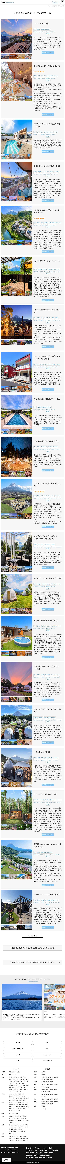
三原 (19, 1129)
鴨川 (13, 1079)
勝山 (23, 1125)
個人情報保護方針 (48, 1152)
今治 (13, 1133)
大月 (10, 1133)
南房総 (24, 1077)
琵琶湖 (24, 1116)
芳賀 (21, 1085)
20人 (49, 495)
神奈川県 (56, 1077)
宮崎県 (47, 1103)
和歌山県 (44, 1091)
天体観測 (39, 171)
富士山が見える (46, 174)
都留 (53, 317)
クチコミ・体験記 (47, 1148)
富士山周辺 (56, 171)
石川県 (43, 1087)
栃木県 (51, 1077)
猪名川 (19, 1120)
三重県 (47, 1084)
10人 (35, 274)
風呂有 (60, 805)
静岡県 (43, 1084)
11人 (59, 271)
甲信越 (55, 6)
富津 (10, 1079)
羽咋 (13, 1113)
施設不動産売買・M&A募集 (33, 1152)
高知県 (43, 1099)
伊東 (20, 1104)
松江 (22, 1127)
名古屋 (18, 1111)
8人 (40, 274)
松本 (10, 1100)
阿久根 (17, 1140)
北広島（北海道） (16, 1071)
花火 (35, 29)
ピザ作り (56, 132)
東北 (3, 1074)
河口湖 (59, 34)
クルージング (44, 75)
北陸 (3, 1113)
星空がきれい (37, 177)
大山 (15, 1127)
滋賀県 (43, 1089)
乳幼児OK (57, 680)
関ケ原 (10, 1111)
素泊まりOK (51, 680)
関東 (3, 1077)
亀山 (13, 1106)
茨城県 (47, 1077)
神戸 (21, 1118)
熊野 (13, 1109)
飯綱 (27, 1098)
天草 (10, 1140)
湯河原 (10, 1089)
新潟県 (51, 1081)
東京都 (43, 1079)
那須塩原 (16, 1085)
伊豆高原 (11, 1104)
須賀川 (10, 1074)
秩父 (18, 1089)
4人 (50, 34)
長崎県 (43, 1103)
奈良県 (48, 1091)
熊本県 (51, 1101)
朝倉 (10, 1138)
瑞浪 (24, 1109)
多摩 (14, 1089)
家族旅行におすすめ (50, 32)
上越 (24, 1100)
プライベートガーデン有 (46, 802)
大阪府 (55, 1089)
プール (57, 228)
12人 (55, 271)
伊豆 (26, 1102)
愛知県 (55, 1084)
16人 (35, 498)
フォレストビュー (38, 174)
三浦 (24, 1087)
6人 (45, 34)
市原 (27, 1079)
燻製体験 (43, 134)
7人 (43, 274)
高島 (21, 1116)
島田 (23, 1104)
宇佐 (24, 1138)
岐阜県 (51, 1084)
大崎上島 (11, 1129)
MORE (48, 33)
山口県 (43, 1096)
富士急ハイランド (17, 1048)
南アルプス (47, 1054)
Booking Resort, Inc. (12, 1152)
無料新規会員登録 (45, 1155)
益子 (27, 1085)
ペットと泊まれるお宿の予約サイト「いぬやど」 (39, 1157)
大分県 (47, 1101)
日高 (21, 1089)
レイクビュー (54, 174)
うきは (24, 1136)
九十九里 (20, 1077)
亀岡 (10, 1118)
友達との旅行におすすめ (39, 32)
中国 (3, 1125)
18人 (56, 495)
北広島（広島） (12, 1131)
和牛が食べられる (56, 222)
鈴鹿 (10, 1106)
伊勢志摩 (18, 1106)
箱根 (10, 1087)
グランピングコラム (31, 1150)
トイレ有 (45, 680)
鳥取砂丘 (11, 1127)
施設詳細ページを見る (47, 52)
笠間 (27, 1081)
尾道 (15, 1129)
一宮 (21, 1079)
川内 (21, 1140)
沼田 (10, 1091)
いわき (15, 1074)
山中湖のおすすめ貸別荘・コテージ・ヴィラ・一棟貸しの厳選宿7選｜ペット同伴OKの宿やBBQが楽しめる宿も (22, 1002)
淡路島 (24, 1118)
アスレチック (44, 446)
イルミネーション (46, 584)
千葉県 (43, 1077)
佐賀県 (51, 1103)
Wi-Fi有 (55, 369)
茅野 (24, 1098)
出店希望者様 (54, 1150)
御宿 (24, 1079)
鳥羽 (27, 1106)
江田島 (25, 1127)
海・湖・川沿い (51, 228)
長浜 (18, 1116)
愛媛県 (47, 1099)
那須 (23, 1083)
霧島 (13, 1140)
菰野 (26, 1104)
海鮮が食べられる (38, 547)
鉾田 (21, 1081)
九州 (3, 1136)
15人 (38, 498)
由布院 (17, 1138)
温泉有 (58, 802)
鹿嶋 (18, 1081)
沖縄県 (43, 1106)
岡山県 (43, 1094)
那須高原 (11, 1085)
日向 (27, 1140)
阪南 (27, 1120)
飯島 (17, 1100)
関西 (3, 1116)
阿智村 (20, 1100)
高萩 (17, 1083)
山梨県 (58, 6)
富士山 (10, 1094)
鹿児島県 (56, 1101)
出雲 (19, 1127)
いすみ (17, 1079)
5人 (40, 364)
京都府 (47, 1089)
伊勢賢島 (23, 1106)
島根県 (51, 1094)
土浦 (13, 1083)
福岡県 (43, 1101)
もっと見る (31, 935)
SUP (39, 75)
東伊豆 (16, 1104)
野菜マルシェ (37, 134)
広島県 (55, 1094)
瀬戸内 (10, 1116)
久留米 (17, 1136)
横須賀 (20, 1087)
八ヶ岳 (18, 1054)
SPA (35, 132)
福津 (13, 1136)
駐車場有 (51, 369)
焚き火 (38, 29)
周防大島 (23, 1131)
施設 (52, 6)
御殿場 (19, 1102)
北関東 (56, 317)
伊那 (13, 1100)
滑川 (17, 1113)
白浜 (14, 1122)
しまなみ (15, 1125)
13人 (45, 498)
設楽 (14, 1111)
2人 (55, 34)
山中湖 (39, 225)
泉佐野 (10, 1122)
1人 (50, 317)
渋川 (13, 1091)
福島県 (43, 1074)
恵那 (21, 1109)
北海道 (3, 1071)
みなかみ (25, 1089)
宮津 (13, 1118)
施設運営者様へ (44, 1150)
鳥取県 (47, 1094)
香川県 (51, 1099)
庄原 (22, 1129)
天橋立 (17, 1118)
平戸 (24, 1140)
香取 (14, 1081)
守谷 (10, 1083)
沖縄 (35, 1106)
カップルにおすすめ (38, 34)
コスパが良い (56, 501)
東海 (3, 1102)
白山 (10, 1113)
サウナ (51, 452)
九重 (21, 1138)
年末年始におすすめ (45, 29)
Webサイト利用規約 (31, 1155)
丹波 (15, 1120)
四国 (3, 1133)
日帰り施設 (37, 1148)
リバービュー (37, 228)
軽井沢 (17, 1098)
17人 (59, 495)
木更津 (10, 1081)
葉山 (13, 1087)
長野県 (47, 1081)
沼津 (23, 1102)
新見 (26, 1125)
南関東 (10, 1077)
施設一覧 (44, 1109)
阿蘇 (27, 1138)
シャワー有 (36, 369)
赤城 (17, 1091)
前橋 (20, 1091)
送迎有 (53, 544)
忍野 (50, 222)
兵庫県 (51, 1089)
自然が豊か (57, 855)
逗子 (17, 1087)
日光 (20, 1083)
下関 (19, 1131)
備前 (20, 1125)
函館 (10, 1071)
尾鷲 (10, 1109)
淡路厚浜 (11, 1120)
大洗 (24, 1081)
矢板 (24, 1085)
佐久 (21, 1098)
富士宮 (15, 1102)
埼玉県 (47, 1079)
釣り (42, 222)
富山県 (47, 1087)
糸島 (10, 1136)
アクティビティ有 (55, 177)
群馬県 (51, 1079)
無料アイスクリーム (48, 132)
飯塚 (21, 1136)
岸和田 (23, 1120)
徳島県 (55, 1099)
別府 (13, 1138)
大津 (14, 1116)
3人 (53, 34)
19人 (52, 495)
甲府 (47, 1048)
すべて (35, 1109)
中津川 (17, 1109)
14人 (41, 498)
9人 (38, 274)
